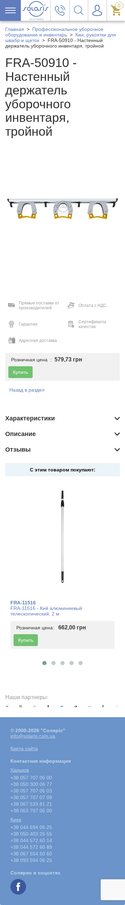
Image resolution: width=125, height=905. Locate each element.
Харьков (19, 770)
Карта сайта (24, 748)
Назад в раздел (26, 390)
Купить (25, 640)
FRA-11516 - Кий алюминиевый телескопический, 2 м (46, 611)
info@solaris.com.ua (32, 736)
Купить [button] (20, 372)
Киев (15, 819)
